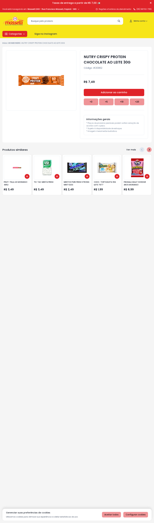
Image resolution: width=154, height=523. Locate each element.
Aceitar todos (111, 514)
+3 (91, 101)
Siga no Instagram (45, 34)
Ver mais (131, 149)
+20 (137, 101)
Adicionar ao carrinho (114, 92)
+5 (106, 101)
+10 (121, 101)
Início (4, 43)
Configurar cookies (136, 514)
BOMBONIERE (14, 43)
